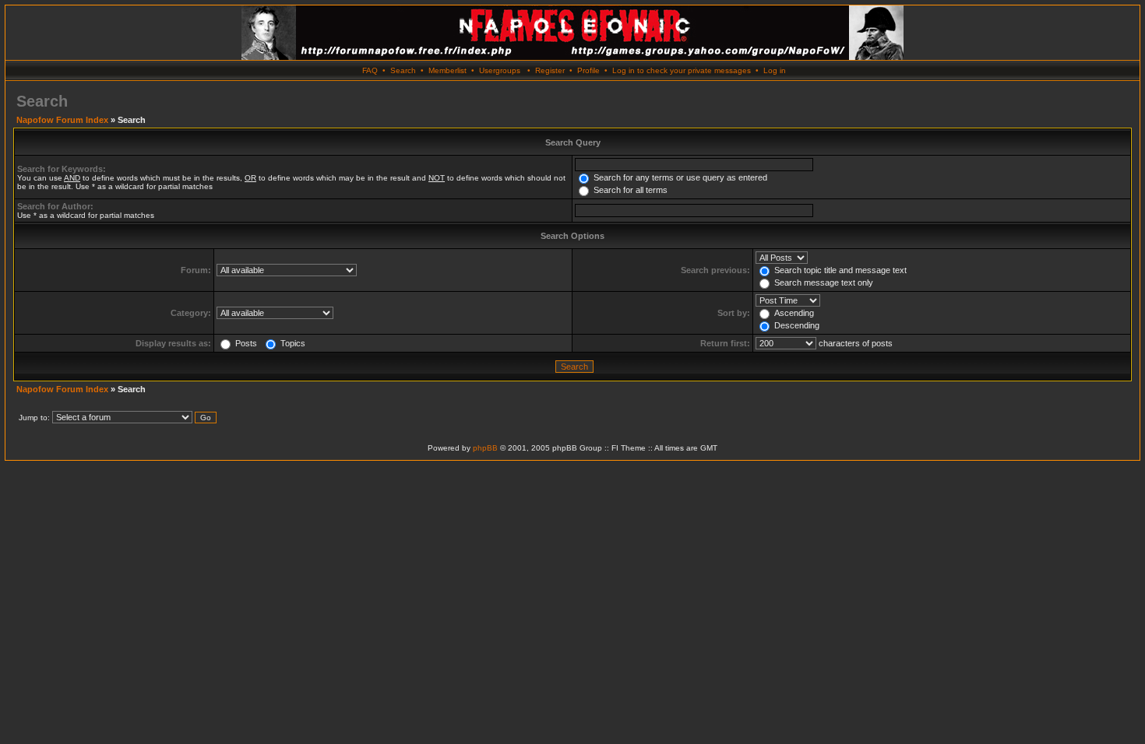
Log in (774, 70)
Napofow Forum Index (62, 120)
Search (403, 70)
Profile (588, 70)
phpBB (485, 448)
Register (550, 70)
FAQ (370, 70)
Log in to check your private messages (681, 70)
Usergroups (499, 70)
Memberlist (447, 70)
